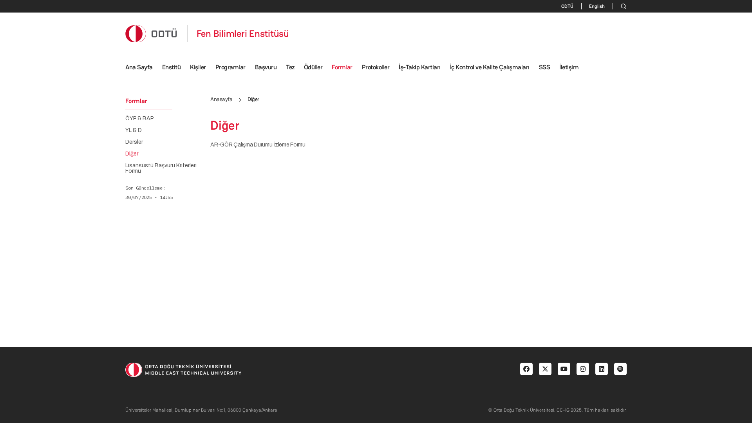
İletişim (568, 67)
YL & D (133, 130)
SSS (544, 67)
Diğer (131, 154)
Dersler (134, 142)
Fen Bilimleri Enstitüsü (243, 33)
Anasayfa (221, 99)
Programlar (230, 67)
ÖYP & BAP (139, 118)
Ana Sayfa (139, 67)
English (597, 6)
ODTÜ (567, 6)
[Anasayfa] (151, 33)
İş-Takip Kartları (420, 67)
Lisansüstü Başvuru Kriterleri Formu (161, 168)
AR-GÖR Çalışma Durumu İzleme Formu (257, 145)
